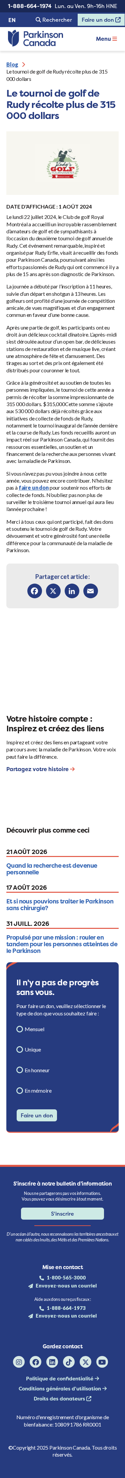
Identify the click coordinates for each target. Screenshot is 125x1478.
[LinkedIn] (72, 591)
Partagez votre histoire (38, 769)
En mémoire (38, 1090)
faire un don (34, 487)
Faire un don (96, 21)
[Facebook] (34, 591)
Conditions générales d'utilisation (60, 1388)
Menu (104, 38)
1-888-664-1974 (30, 6)
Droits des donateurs (60, 1398)
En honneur (37, 1070)
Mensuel (34, 1029)
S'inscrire (62, 1213)
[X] (53, 591)
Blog (12, 64)
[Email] (90, 591)
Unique (33, 1049)
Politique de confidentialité (60, 1378)
